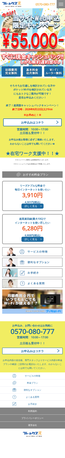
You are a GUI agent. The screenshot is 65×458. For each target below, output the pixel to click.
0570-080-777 (45, 4)
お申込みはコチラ (32, 122)
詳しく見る (31, 206)
